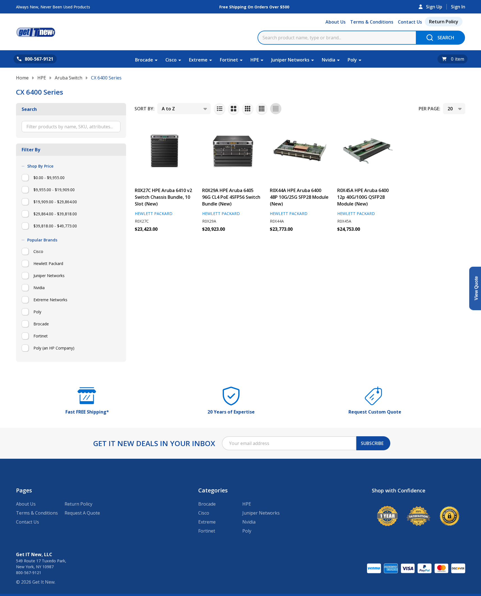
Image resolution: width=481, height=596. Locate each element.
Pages (24, 490)
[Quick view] (153, 241)
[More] (156, 60)
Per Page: (429, 109)
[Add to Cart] (140, 241)
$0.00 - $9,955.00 (49, 177)
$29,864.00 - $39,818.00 (55, 213)
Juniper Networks (290, 60)
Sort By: (144, 109)
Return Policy (443, 22)
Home (22, 78)
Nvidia (328, 60)
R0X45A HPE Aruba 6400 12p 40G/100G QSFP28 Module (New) (363, 197)
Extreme (198, 60)
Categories (213, 490)
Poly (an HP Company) (53, 348)
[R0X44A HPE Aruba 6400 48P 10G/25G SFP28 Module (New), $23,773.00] (300, 151)
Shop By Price (40, 166)
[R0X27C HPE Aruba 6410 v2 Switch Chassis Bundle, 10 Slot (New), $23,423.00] (165, 151)
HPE (254, 60)
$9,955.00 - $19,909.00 (54, 189)
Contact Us (410, 22)
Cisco (171, 60)
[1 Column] (219, 108)
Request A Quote (82, 513)
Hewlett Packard (48, 263)
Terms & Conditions (371, 22)
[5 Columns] (275, 108)
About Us (335, 22)
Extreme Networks (50, 299)
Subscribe (372, 443)
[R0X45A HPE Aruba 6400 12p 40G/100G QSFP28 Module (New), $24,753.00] (367, 151)
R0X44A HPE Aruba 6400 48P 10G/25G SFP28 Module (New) (299, 197)
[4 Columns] (261, 108)
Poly (352, 60)
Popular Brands (42, 240)
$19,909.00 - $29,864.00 (55, 201)
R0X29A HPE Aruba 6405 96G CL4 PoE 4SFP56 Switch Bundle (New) (231, 197)
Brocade (144, 60)
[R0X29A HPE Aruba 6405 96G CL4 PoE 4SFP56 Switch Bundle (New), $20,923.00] (232, 151)
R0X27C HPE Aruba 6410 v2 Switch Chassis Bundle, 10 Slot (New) (163, 197)
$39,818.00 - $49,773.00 (55, 226)
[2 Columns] (233, 108)
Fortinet (229, 60)
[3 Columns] (247, 108)
